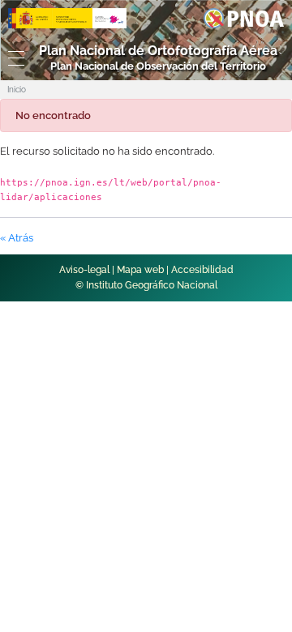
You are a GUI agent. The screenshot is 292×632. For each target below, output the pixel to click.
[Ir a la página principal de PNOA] (244, 17)
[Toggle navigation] (12, 58)
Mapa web (140, 269)
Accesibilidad (202, 269)
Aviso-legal (84, 269)
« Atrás (16, 238)
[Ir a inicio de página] (261, 373)
